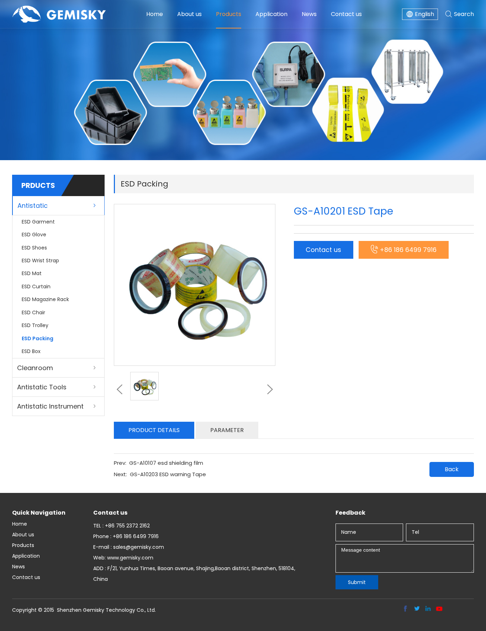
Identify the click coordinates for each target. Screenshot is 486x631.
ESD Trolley (35, 325)
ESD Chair (33, 312)
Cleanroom (35, 367)
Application (271, 14)
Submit (357, 582)
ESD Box (31, 351)
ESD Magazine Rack (45, 299)
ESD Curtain (36, 286)
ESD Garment (38, 221)
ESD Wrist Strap (40, 260)
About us (189, 14)
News (309, 14)
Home (154, 14)
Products (228, 14)
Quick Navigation (38, 513)
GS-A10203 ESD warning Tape (168, 474)
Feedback (350, 513)
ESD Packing (37, 338)
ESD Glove (34, 234)
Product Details (154, 430)
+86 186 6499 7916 (408, 249)
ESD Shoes (34, 247)
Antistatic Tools (42, 387)
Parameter (227, 430)
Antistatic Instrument (50, 406)
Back (452, 469)
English (424, 14)
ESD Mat (32, 273)
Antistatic (32, 205)
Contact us (346, 14)
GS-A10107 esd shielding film (166, 463)
